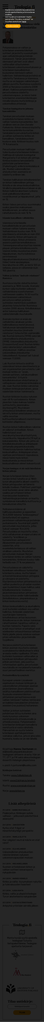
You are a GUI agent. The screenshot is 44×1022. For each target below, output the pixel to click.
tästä (24, 21)
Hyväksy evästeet (13, 26)
